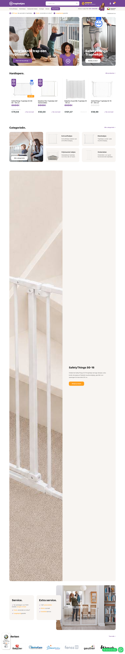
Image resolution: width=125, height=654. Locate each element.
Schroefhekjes (13, 9)
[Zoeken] (77, 3)
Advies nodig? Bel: (88, 8)
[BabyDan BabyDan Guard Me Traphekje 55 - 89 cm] (76, 89)
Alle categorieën (109, 127)
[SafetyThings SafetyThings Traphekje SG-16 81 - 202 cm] (102, 89)
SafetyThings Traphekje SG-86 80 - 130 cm (21, 102)
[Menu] (8, 634)
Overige (41, 9)
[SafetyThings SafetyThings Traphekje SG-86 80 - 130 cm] (22, 89)
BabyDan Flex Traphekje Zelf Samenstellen (47, 102)
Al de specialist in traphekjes (22, 13)
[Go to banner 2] (99, 41)
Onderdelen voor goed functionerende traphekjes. (105, 155)
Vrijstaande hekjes (32, 9)
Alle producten (110, 73)
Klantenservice (111, 13)
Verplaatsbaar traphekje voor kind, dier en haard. (68, 155)
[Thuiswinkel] (111, 9)
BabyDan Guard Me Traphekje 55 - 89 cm (76, 102)
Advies (47, 9)
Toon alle (111, 636)
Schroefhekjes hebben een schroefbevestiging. (69, 139)
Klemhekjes (22, 9)
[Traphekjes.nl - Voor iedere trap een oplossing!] (17, 3)
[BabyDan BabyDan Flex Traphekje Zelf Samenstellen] (49, 89)
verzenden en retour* (44, 13)
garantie (62, 13)
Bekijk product (93, 61)
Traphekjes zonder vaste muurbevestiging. (105, 139)
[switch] (6, 646)
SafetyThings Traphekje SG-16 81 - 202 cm (101, 102)
